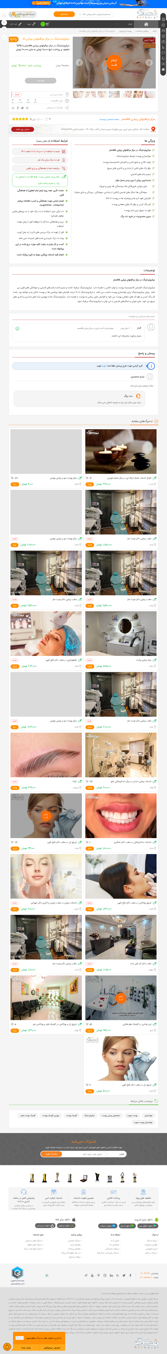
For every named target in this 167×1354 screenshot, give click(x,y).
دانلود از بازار (125, 1226)
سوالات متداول (75, 1257)
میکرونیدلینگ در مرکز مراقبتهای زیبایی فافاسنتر (42, 39)
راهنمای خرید (75, 1244)
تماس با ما (115, 1240)
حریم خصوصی (151, 1249)
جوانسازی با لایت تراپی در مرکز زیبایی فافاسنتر (95, 328)
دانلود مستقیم (64, 1225)
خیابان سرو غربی (56, 94)
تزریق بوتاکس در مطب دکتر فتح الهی (134, 903)
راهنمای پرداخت (74, 1249)
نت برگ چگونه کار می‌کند (71, 1253)
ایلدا (75, 781)
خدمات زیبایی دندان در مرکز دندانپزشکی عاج (131, 781)
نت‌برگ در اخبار (151, 1253)
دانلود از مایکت (106, 1226)
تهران (130, 24)
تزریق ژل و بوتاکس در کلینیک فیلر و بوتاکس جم (55, 1024)
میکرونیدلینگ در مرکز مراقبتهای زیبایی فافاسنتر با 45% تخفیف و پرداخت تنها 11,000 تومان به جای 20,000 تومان (42, 48)
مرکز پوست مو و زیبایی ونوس (63, 478)
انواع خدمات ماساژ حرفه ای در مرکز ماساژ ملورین (129, 478)
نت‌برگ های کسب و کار (33, 1249)
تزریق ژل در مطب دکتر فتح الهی (62, 842)
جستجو (64, 14)
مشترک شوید (51, 1154)
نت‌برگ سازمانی (74, 1240)
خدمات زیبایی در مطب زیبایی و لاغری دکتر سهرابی (54, 903)
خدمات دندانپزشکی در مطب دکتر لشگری (132, 842)
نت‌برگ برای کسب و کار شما (108, 1253)
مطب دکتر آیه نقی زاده (140, 963)
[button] (79, 62)
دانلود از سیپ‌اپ (43, 1225)
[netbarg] (146, 1343)
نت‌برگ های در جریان (34, 1240)
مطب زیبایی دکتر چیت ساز (139, 538)
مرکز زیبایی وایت (143, 660)
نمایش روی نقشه (23, 129)
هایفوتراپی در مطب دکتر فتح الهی (61, 660)
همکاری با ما (114, 1244)
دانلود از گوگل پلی (146, 1226)
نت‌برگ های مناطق (35, 1244)
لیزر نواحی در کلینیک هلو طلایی (137, 1024)
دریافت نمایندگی (112, 1249)
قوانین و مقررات (151, 1244)
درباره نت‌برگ (152, 1240)
